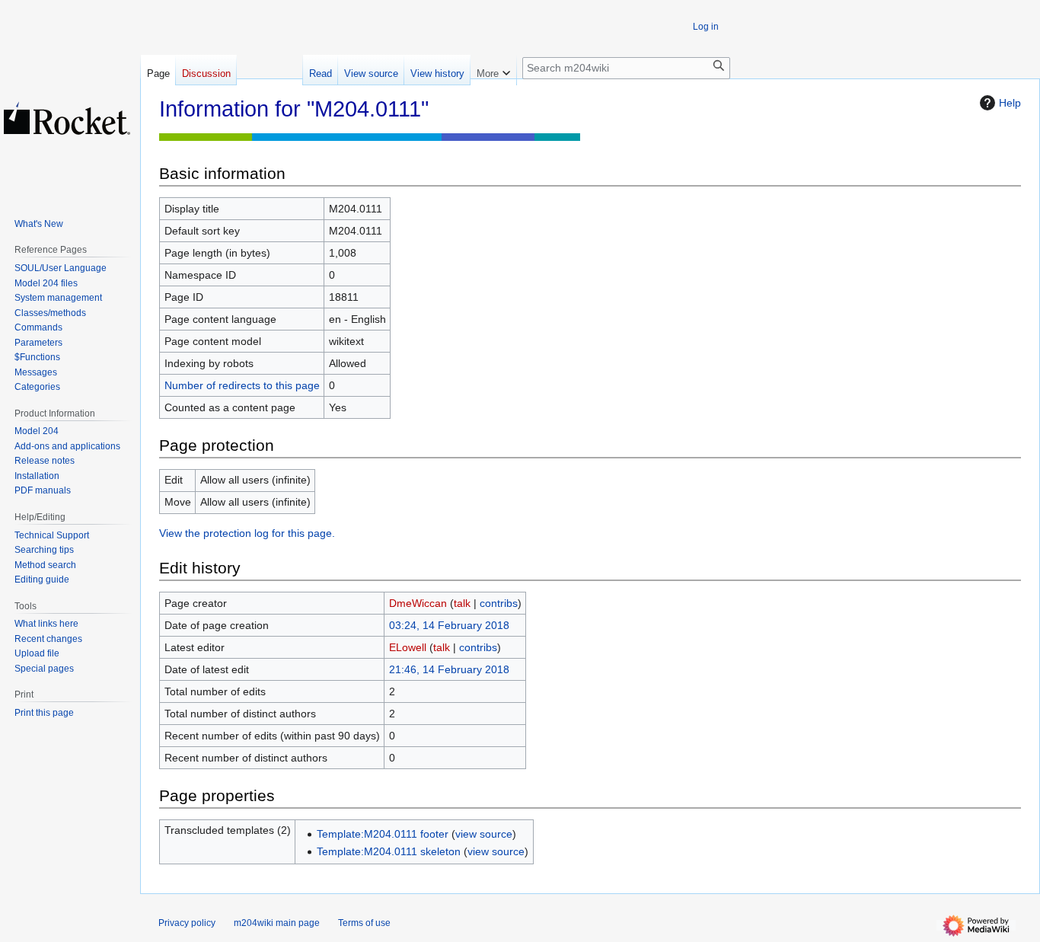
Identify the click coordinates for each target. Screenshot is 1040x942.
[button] (493, 70)
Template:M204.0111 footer (382, 834)
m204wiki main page (277, 923)
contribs (499, 603)
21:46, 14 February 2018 (449, 669)
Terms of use (364, 923)
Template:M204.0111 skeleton (389, 851)
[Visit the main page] (67, 118)
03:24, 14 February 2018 (449, 625)
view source (483, 834)
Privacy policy (186, 923)
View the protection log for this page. (247, 533)
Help (1010, 103)
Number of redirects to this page (242, 385)
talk (462, 603)
